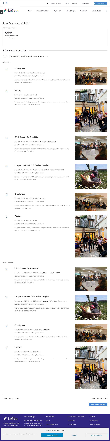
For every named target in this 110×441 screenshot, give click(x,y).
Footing (18, 90)
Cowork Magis (72, 424)
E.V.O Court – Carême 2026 (26, 137)
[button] (106, 10)
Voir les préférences (96, 435)
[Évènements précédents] (4, 57)
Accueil (48, 420)
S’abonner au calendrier (98, 404)
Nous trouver (94, 420)
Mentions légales (95, 424)
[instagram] (6, 3)
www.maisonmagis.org (10, 38)
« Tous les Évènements (9, 28)
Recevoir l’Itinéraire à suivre (11, 35)
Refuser (74, 435)
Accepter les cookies (52, 435)
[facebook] (3, 3)
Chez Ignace (20, 68)
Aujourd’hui (14, 56)
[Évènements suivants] (7, 57)
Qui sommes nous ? (52, 424)
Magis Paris (71, 420)
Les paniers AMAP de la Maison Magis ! (32, 165)
